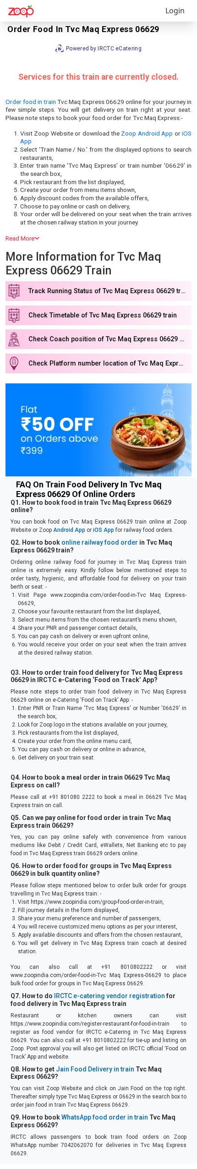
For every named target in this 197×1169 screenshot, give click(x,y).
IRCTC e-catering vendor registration (109, 996)
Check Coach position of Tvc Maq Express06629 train (110, 339)
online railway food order (99, 542)
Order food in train (30, 101)
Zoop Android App (147, 133)
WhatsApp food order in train (104, 1117)
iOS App (103, 530)
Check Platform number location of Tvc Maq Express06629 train (110, 363)
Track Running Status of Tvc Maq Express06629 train (109, 291)
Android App (69, 530)
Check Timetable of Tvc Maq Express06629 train (102, 315)
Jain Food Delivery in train (95, 1069)
